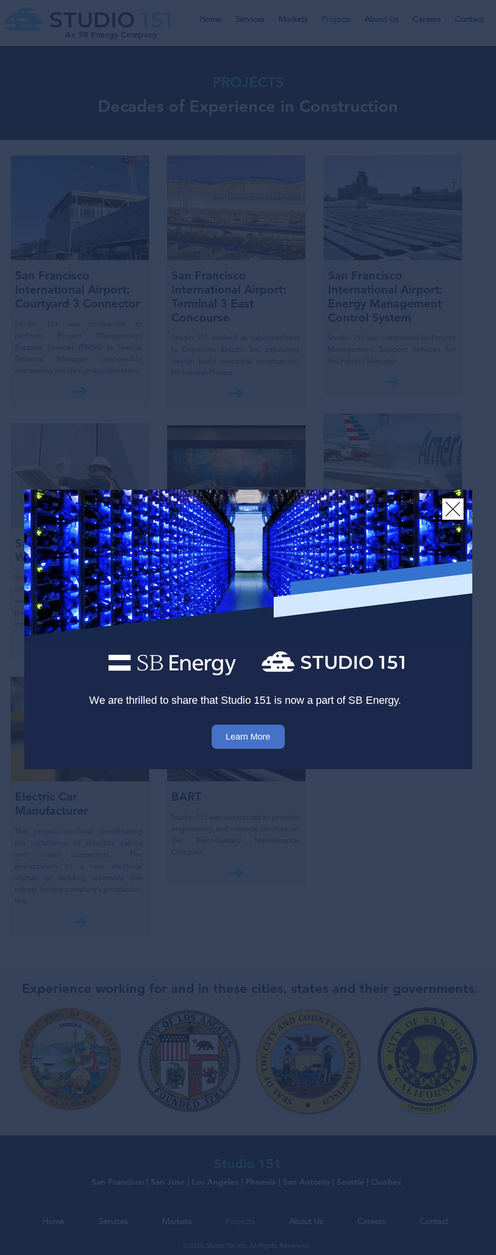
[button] (453, 509)
